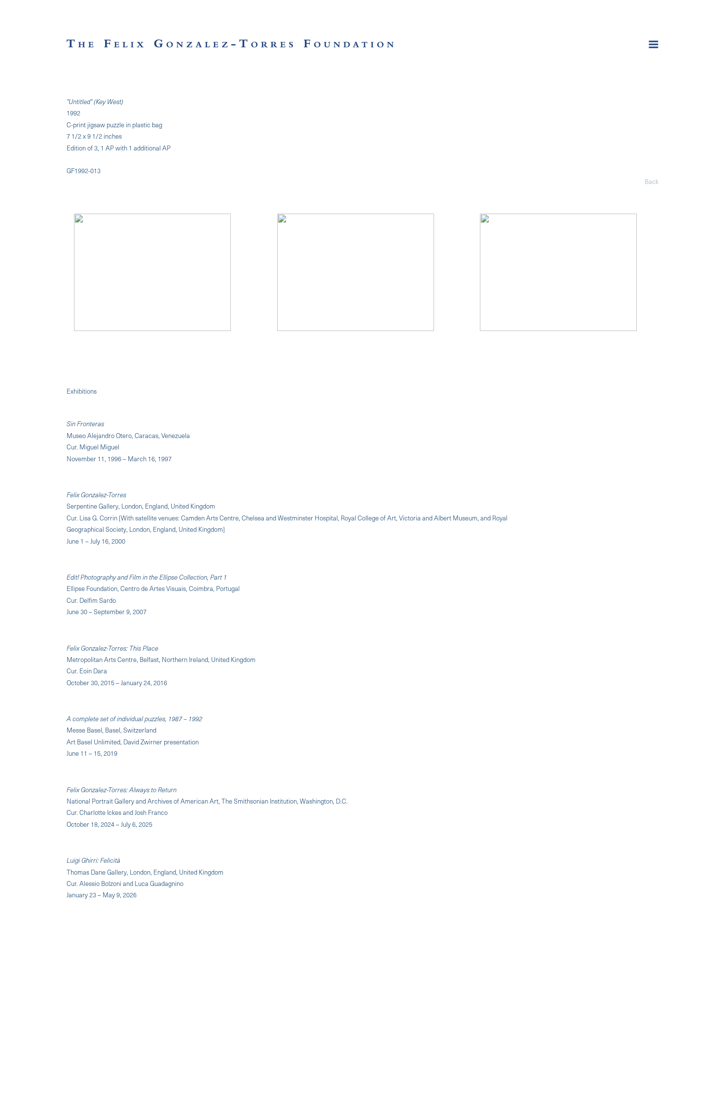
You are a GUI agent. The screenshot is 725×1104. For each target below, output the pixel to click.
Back (651, 181)
